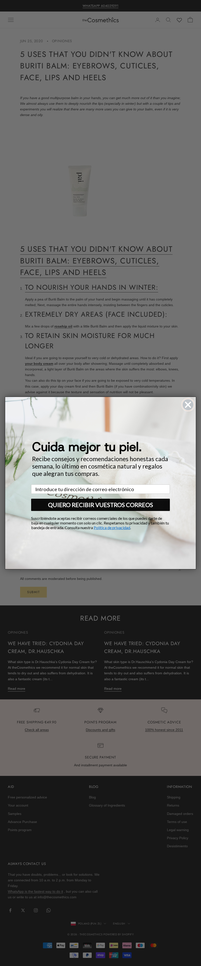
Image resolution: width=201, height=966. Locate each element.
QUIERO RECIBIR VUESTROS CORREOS (100, 504)
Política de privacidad (112, 527)
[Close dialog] (188, 405)
